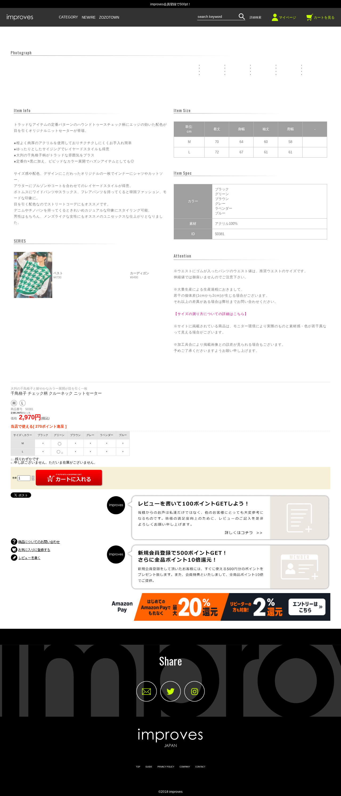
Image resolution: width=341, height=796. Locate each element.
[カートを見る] (310, 19)
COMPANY (185, 767)
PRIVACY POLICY (165, 767)
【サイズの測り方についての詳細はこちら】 (211, 314)
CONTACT (200, 767)
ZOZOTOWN (109, 17)
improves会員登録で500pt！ (170, 4)
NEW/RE (89, 17)
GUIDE (148, 767)
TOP (138, 767)
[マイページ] (275, 19)
